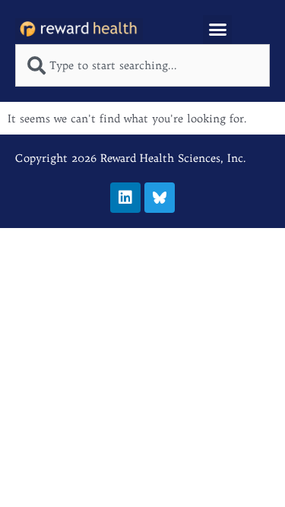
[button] (217, 29)
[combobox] (142, 65)
